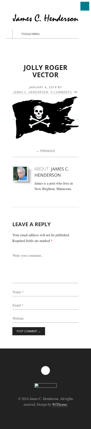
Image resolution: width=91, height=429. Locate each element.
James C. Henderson (31, 92)
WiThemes (59, 404)
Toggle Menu (30, 34)
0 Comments (61, 92)
